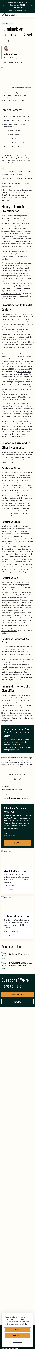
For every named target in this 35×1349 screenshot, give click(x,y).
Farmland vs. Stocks (13, 131)
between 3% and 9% (8, 610)
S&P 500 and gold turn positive (12, 382)
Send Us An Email (17, 994)
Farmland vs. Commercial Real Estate (19, 143)
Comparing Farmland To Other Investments (15, 125)
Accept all (17, 1330)
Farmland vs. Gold (12, 139)
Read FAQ (17, 1001)
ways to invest (14, 750)
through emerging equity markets (13, 278)
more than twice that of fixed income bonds (16, 544)
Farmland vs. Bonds (13, 135)
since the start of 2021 (16, 339)
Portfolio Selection (9, 218)
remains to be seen (24, 674)
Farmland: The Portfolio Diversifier (16, 147)
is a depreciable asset (24, 618)
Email (5, 833)
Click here (7, 739)
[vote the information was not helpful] (19, 778)
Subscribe (17, 843)
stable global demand (9, 630)
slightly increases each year (20, 615)
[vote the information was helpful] (15, 778)
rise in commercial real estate (23, 283)
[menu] (33, 15)
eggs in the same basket (14, 174)
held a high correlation (23, 394)
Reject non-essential (17, 1335)
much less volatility (8, 500)
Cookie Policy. (23, 1324)
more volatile (13, 664)
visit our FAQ (18, 742)
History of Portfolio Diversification (16, 116)
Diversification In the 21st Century (16, 120)
